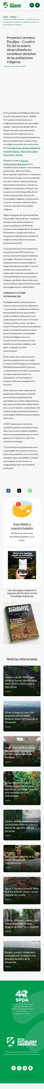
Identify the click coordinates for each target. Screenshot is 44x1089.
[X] (19, 490)
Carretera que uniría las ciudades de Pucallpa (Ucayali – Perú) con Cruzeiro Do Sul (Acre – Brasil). (21, 151)
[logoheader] (12, 3)
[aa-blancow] (22, 1038)
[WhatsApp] (30, 490)
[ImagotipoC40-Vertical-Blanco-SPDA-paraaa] (22, 990)
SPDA (19, 1075)
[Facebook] (8, 490)
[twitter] (19, 1068)
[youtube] (30, 1068)
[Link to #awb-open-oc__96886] (31, 5)
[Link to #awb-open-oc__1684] (37, 5)
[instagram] (25, 1068)
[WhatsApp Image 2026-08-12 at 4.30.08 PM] (22, 603)
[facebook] (13, 1068)
